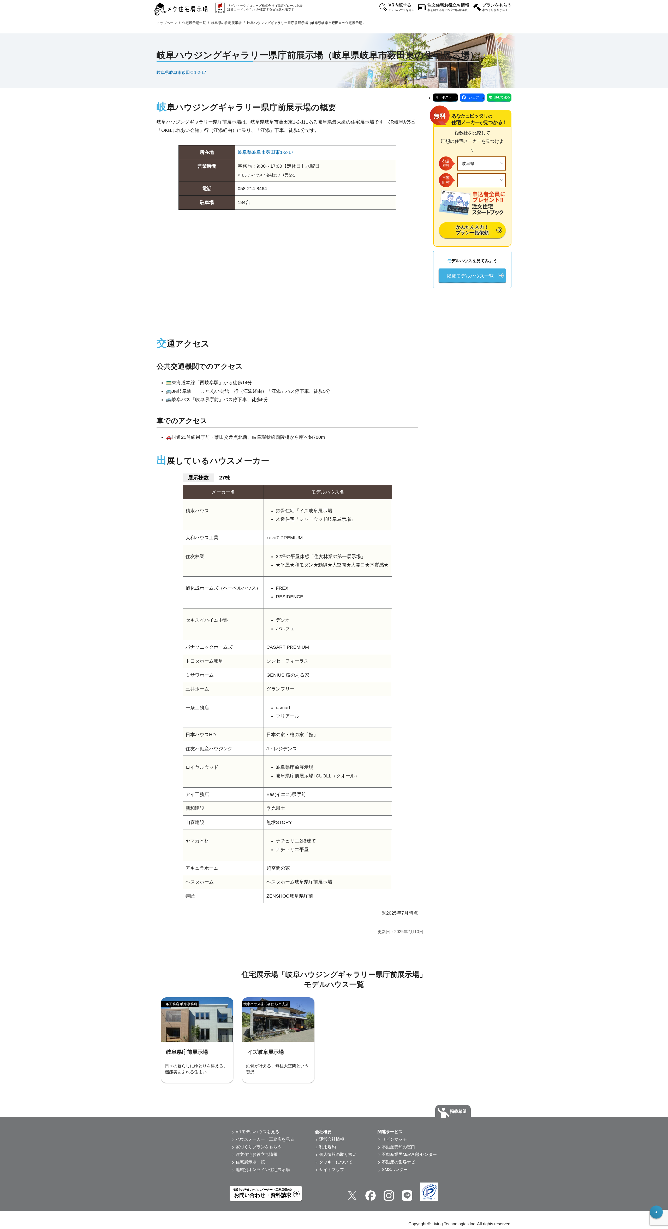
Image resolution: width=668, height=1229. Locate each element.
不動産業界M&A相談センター (409, 1154)
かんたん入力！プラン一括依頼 (472, 230)
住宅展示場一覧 (194, 23)
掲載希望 (458, 1111)
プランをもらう (496, 7)
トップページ (167, 23)
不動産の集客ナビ (398, 1162)
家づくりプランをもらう (259, 1147)
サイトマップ (331, 1169)
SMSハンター (395, 1169)
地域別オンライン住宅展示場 (263, 1169)
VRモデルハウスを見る (257, 1131)
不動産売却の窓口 (398, 1147)
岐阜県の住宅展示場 (226, 23)
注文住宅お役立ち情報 (448, 7)
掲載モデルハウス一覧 (470, 276)
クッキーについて (336, 1162)
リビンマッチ (394, 1139)
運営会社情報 (331, 1139)
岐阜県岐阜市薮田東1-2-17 (181, 72)
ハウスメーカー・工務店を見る (265, 1139)
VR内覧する (401, 7)
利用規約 (327, 1147)
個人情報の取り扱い (338, 1154)
